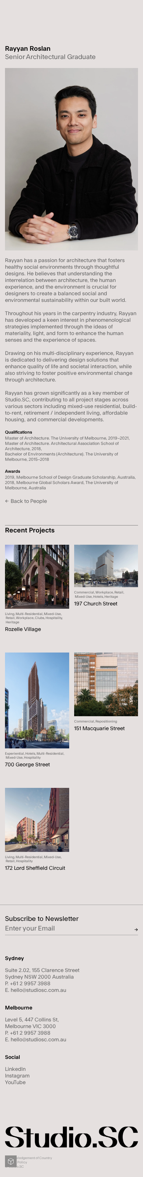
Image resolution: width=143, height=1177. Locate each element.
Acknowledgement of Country (28, 1158)
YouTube (15, 1082)
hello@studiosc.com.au (38, 990)
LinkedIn (15, 1069)
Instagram (17, 1075)
